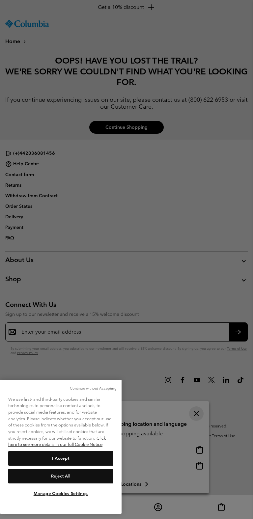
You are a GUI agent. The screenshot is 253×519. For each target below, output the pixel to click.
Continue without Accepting (93, 388)
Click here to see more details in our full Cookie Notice (57, 441)
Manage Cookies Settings (61, 493)
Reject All (61, 476)
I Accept (60, 458)
